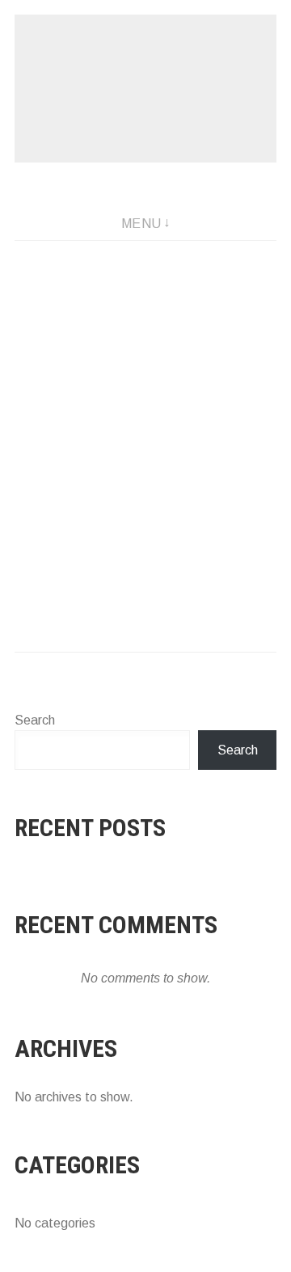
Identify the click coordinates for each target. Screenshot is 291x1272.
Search (35, 720)
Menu (141, 223)
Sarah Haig (145, 88)
